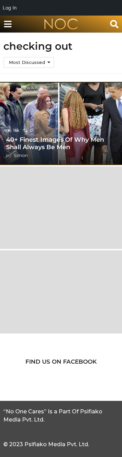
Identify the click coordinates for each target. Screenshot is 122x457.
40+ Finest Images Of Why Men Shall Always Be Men (55, 143)
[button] (7, 24)
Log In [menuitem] (10, 7)
